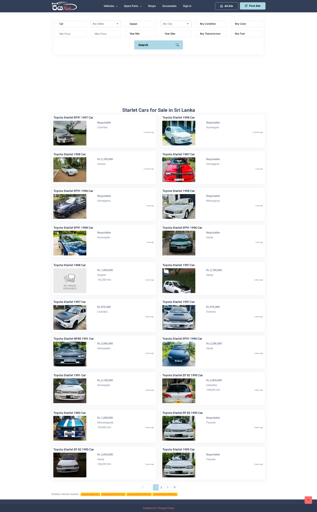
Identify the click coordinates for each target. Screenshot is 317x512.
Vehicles (109, 6)
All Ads (229, 6)
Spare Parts (131, 6)
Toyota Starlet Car (90, 494)
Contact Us (149, 508)
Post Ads (255, 5)
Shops (152, 6)
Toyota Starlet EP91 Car (113, 494)
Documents (169, 6)
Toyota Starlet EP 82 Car (139, 494)
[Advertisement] (158, 82)
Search (143, 45)
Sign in (187, 6)
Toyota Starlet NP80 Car (165, 494)
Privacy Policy (166, 508)
